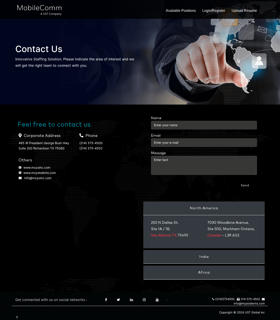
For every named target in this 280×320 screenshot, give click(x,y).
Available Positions (181, 10)
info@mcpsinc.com (37, 178)
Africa (204, 272)
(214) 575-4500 (91, 143)
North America (204, 208)
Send (245, 185)
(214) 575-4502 (90, 148)
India (204, 257)
